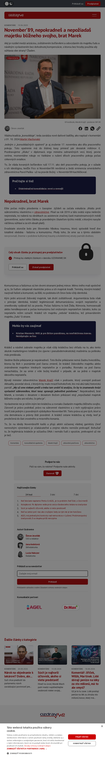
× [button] (102, 726)
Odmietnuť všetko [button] (82, 743)
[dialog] (52, 740)
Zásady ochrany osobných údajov (37, 746)
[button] (36, 748)
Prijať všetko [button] (81, 737)
